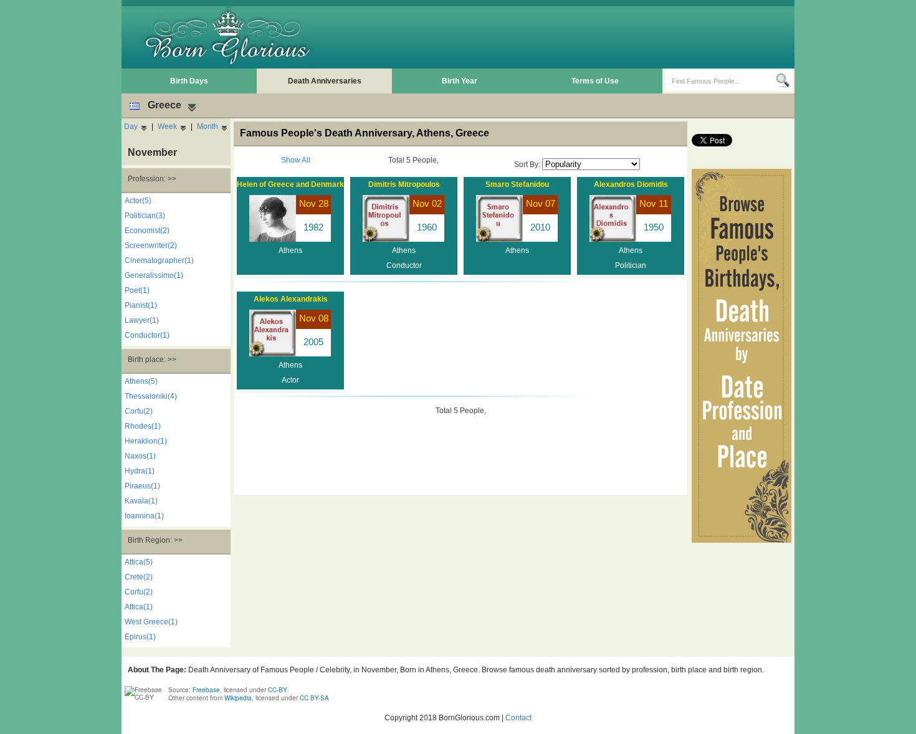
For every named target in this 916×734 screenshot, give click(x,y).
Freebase (206, 689)
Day (131, 126)
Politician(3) (145, 215)
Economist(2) (147, 230)
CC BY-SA (314, 697)
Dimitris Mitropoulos (404, 184)
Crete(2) (139, 577)
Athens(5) (141, 381)
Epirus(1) (140, 636)
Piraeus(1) (142, 486)
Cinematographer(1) (159, 260)
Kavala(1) (141, 501)
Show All (295, 160)
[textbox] (721, 81)
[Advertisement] (564, 37)
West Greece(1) (151, 621)
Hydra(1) (140, 471)
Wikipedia (238, 697)
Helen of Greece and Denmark (290, 184)
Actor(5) (138, 200)
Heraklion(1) (146, 441)
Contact (518, 717)
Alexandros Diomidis (631, 184)
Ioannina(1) (144, 516)
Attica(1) (139, 607)
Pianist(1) (141, 305)
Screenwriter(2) (151, 245)
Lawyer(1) (142, 320)
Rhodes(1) (143, 426)
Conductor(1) (147, 335)
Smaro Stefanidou (517, 184)
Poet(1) (137, 290)
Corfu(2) (139, 411)
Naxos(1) (140, 456)
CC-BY (277, 689)
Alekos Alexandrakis (291, 299)
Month (207, 126)
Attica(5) (139, 562)
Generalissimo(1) (154, 275)
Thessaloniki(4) (151, 396)
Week (167, 126)
